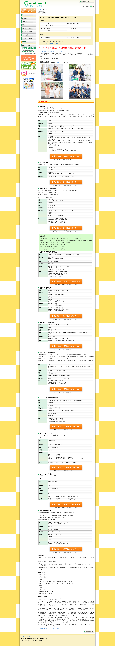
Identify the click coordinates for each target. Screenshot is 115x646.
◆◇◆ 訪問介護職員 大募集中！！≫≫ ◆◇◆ (50, 51)
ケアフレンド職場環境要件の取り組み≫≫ (50, 43)
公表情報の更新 (26, 45)
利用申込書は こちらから (27, 58)
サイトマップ (36, 636)
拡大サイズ (93, 6)
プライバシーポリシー (27, 38)
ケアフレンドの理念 (27, 28)
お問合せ (29, 636)
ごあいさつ (25, 24)
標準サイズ (91, 6)
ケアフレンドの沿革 (27, 31)
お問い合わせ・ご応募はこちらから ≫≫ (66, 156)
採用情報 (24, 41)
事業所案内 (25, 18)
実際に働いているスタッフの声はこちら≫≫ (49, 628)
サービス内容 (25, 21)
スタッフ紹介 (25, 35)
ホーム (39, 9)
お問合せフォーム (59, 62)
